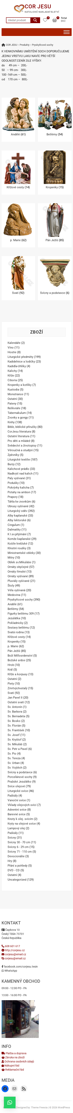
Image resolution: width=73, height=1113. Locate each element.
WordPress (64, 1107)
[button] (10, 1102)
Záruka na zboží (15, 1057)
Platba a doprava (15, 1053)
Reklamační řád (14, 1069)
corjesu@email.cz (15, 954)
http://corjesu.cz (14, 950)
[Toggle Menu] (66, 32)
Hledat (35, 20)
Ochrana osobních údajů (19, 1061)
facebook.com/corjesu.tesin (20, 966)
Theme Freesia (39, 1107)
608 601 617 (12, 946)
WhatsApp (10, 970)
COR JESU (38, 6)
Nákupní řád (11, 1065)
